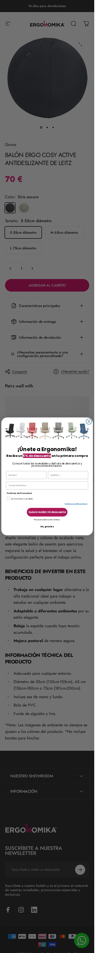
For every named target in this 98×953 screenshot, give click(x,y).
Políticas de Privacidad (76, 503)
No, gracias (47, 526)
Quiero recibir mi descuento (47, 512)
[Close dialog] (89, 421)
